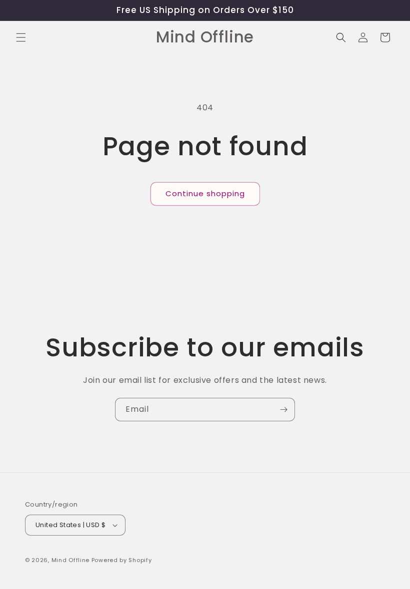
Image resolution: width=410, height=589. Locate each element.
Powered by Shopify (122, 560)
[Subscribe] (283, 409)
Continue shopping (205, 193)
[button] (21, 37)
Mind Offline (71, 560)
